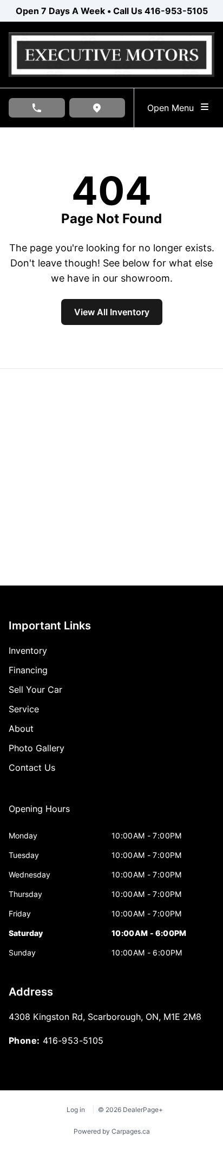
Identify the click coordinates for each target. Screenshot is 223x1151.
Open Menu (173, 107)
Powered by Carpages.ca (112, 1131)
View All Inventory (111, 312)
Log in (76, 1110)
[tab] (39, 814)
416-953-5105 (176, 10)
